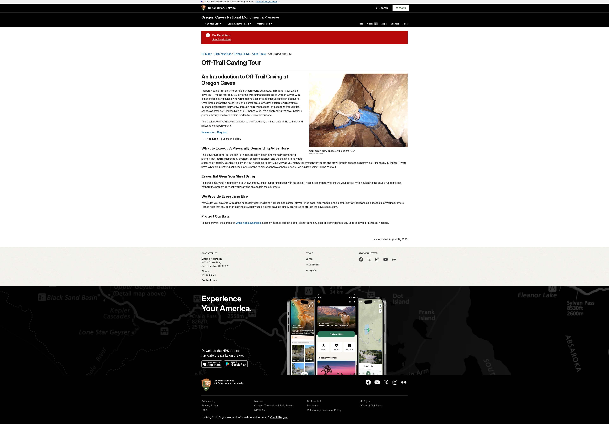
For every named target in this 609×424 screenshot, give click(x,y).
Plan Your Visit (212, 24)
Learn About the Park (238, 24)
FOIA (204, 410)
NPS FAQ (259, 410)
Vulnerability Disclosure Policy (324, 410)
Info (361, 24)
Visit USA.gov (279, 417)
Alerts (371, 24)
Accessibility (208, 401)
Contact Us (208, 280)
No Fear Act (314, 401)
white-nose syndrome (248, 222)
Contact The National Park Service (274, 405)
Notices (258, 401)
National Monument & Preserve (240, 17)
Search (383, 7)
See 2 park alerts (221, 39)
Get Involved (263, 24)
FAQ (310, 259)
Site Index (313, 264)
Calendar (394, 24)
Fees (405, 24)
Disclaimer (313, 405)
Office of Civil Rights (371, 405)
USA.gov (365, 401)
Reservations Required (214, 132)
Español (312, 270)
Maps (384, 24)
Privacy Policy (209, 405)
